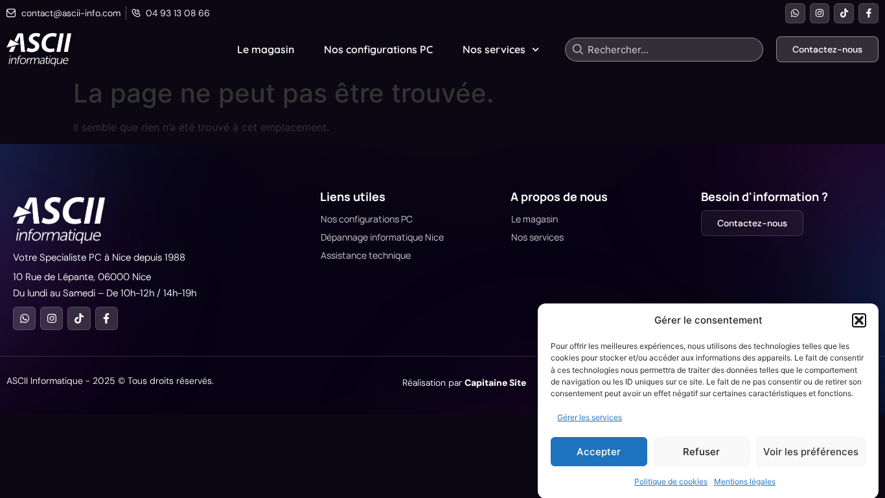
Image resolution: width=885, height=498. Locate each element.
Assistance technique (366, 255)
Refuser (701, 451)
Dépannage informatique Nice (382, 237)
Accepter (599, 451)
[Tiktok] (844, 13)
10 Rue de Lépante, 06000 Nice (82, 276)
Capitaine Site (495, 382)
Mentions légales (745, 481)
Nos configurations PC (378, 49)
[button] (859, 320)
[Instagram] (820, 13)
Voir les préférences (810, 451)
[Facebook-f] (868, 13)
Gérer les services (589, 417)
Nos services (494, 49)
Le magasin (265, 49)
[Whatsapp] (795, 13)
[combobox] (664, 50)
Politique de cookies (670, 481)
